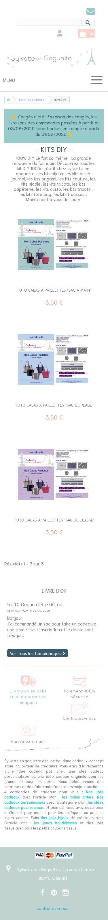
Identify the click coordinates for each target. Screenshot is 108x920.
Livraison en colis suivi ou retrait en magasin (28, 696)
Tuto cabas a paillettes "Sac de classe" (54, 519)
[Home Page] (7, 99)
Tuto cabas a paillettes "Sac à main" (54, 289)
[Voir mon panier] (86, 33)
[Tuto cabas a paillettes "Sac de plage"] (54, 359)
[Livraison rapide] (28, 679)
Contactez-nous (52, 908)
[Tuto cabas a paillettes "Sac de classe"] (54, 474)
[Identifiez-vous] (60, 34)
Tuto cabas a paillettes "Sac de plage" (54, 404)
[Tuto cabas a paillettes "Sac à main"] (54, 244)
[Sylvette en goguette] (54, 58)
